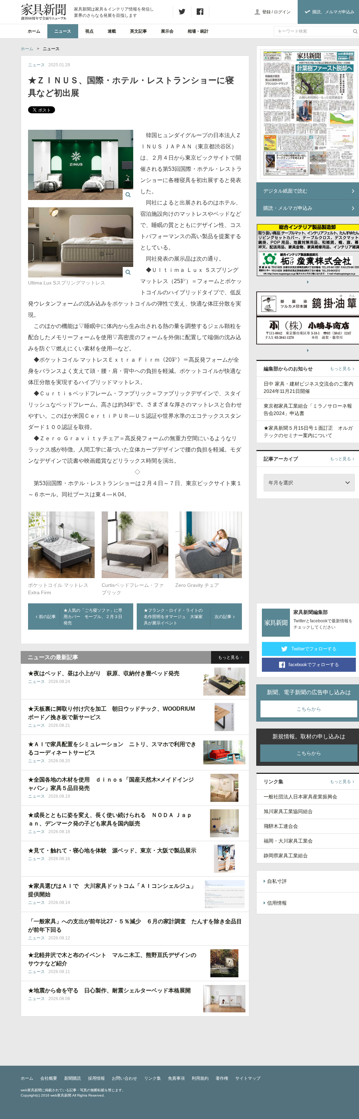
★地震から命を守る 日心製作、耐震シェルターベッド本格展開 (109, 990)
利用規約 (200, 1078)
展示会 (167, 31)
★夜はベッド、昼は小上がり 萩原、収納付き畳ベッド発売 (104, 673)
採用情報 (96, 1078)
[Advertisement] (307, 550)
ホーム (34, 31)
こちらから (309, 709)
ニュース (62, 31)
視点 (89, 31)
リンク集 (152, 1078)
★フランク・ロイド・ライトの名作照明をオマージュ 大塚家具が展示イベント (173, 616)
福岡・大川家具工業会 (288, 841)
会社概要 (48, 1078)
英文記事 (138, 31)
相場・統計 (198, 31)
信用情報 (277, 903)
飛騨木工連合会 (281, 826)
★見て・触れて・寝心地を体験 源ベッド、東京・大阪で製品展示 (112, 850)
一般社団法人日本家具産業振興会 (300, 796)
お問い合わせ (124, 1078)
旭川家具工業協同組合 (288, 811)
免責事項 (176, 1078)
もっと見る (228, 657)
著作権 (222, 1078)
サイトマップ (247, 1078)
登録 (266, 11)
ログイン (282, 11)
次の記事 (223, 616)
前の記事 (47, 616)
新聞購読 (72, 1078)
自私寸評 (277, 881)
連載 (112, 31)
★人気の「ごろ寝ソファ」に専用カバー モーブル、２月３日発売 (92, 616)
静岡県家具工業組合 (286, 855)
